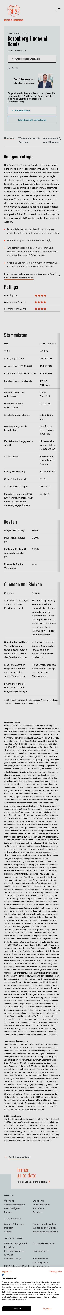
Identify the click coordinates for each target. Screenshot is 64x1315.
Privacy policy (55, 1271)
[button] (7, 1271)
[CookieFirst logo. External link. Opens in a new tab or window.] (3, 1275)
